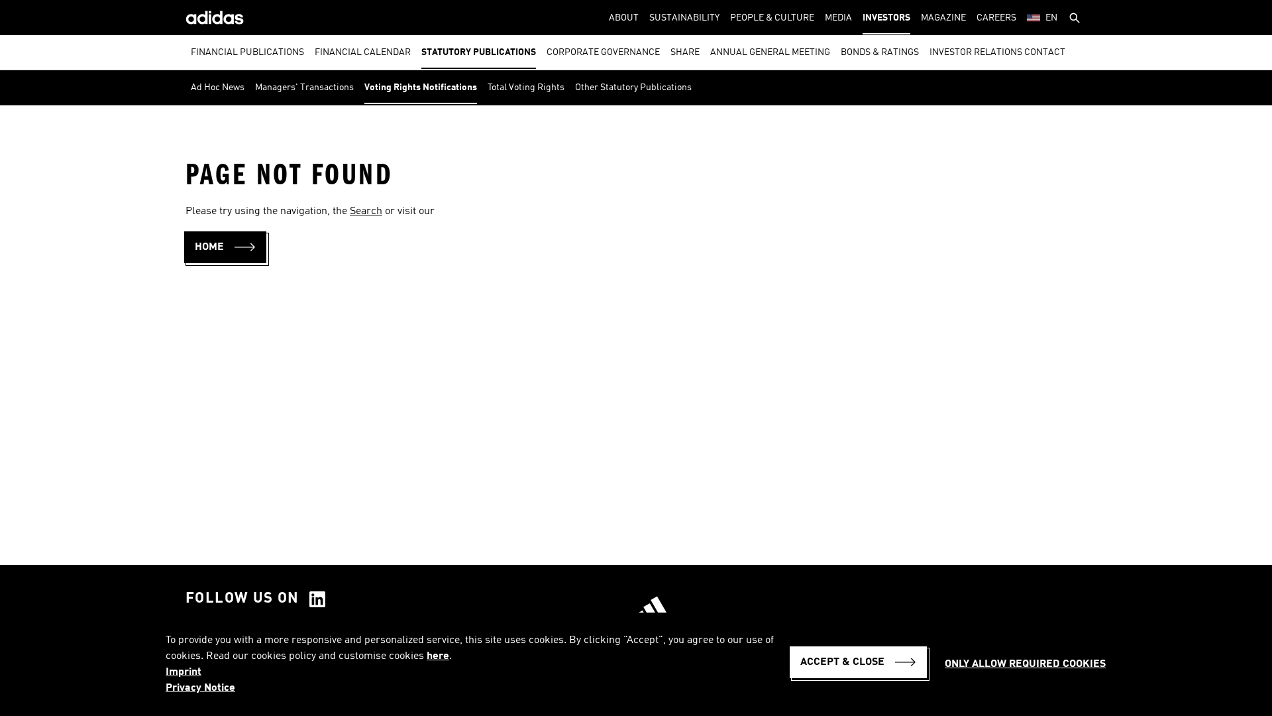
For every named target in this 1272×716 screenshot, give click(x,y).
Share (685, 52)
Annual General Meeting (770, 52)
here (438, 656)
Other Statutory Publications (633, 87)
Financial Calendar (363, 52)
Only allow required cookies (1025, 664)
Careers (996, 18)
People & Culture (772, 18)
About (624, 18)
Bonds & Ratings (880, 52)
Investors (886, 18)
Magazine (943, 18)
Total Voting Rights (526, 87)
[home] (215, 17)
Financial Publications (247, 52)
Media (838, 18)
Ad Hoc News (217, 87)
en (1051, 18)
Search (366, 211)
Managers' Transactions (304, 87)
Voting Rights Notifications (420, 87)
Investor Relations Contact (997, 52)
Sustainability (684, 18)
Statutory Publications (478, 52)
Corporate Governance (603, 52)
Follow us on (242, 598)
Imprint (183, 672)
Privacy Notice (200, 688)
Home (209, 247)
